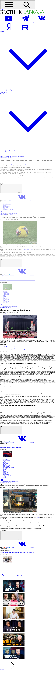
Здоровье (19, 156)
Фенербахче (5, 298)
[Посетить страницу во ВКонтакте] (42, 22)
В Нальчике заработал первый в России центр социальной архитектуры (17, 552)
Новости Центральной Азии (8, 90)
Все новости (10, 157)
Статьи (6, 92)
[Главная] (22, 13)
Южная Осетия (5, 463)
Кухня (22, 156)
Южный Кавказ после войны (8, 151)
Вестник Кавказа (3, 157)
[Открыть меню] (9, 4)
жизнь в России (5, 477)
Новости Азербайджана (7, 204)
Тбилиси (4, 469)
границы (4, 473)
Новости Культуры (6, 460)
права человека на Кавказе (8, 209)
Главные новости (6, 88)
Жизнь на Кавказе (6, 474)
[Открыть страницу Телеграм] (25, 22)
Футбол (4, 295)
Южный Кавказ (5, 472)
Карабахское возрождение (5, 156)
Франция (4, 296)
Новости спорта (6, 294)
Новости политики (6, 206)
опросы (4, 208)
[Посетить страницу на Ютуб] (8, 22)
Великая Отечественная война (8, 467)
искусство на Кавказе (7, 475)
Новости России (6, 459)
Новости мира (5, 292)
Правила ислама (6, 154)
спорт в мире (5, 302)
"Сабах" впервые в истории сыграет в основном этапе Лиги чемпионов (17, 280)
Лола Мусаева (3, 313)
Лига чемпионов (6, 299)
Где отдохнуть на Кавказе (7, 153)
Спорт (11, 156)
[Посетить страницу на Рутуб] (25, 30)
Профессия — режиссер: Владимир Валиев (10, 447)
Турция (4, 297)
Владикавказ (5, 468)
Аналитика (2, 92)
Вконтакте (32, 200)
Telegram (12, 200)
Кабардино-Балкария (6, 465)
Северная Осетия (6, 466)
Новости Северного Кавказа (8, 89)
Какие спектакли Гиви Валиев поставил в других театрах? (14, 349)
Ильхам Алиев (5, 207)
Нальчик (4, 471)
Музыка (4, 464)
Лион (4, 300)
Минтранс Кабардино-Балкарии (9, 571)
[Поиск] (26, 4)
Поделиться (19, 192)
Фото (14, 156)
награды (4, 476)
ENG (3, 9)
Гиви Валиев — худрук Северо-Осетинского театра (12, 348)
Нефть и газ (5, 152)
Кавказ (4, 470)
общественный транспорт (7, 569)
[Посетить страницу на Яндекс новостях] (8, 30)
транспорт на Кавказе (7, 570)
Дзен (3, 200)
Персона (4, 462)
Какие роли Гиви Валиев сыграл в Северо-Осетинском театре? (14, 347)
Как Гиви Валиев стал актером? (8, 346)
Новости (7, 200)
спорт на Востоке (6, 301)
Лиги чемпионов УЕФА (27, 249)
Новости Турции (6, 293)
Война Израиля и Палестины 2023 (9, 150)
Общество (4, 205)
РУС (1, 9)
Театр (4, 461)
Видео (16, 156)
